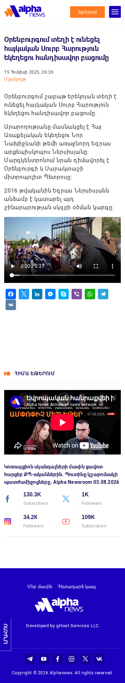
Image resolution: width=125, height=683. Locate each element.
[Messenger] (50, 294)
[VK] (10, 305)
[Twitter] (24, 294)
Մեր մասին (39, 586)
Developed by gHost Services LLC (62, 625)
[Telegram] (103, 294)
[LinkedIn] (37, 294)
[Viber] (76, 294)
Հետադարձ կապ (77, 586)
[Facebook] (10, 294)
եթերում (87, 12)
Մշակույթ (15, 79)
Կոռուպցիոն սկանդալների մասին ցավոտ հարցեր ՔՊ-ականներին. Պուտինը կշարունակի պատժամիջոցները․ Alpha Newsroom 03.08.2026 (61, 474)
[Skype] (63, 294)
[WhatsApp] (90, 294)
